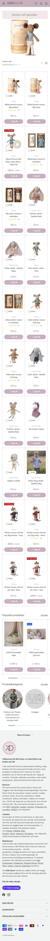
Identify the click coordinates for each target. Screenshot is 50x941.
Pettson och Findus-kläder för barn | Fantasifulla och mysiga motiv (12, 716)
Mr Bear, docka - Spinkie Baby (13, 430)
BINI (8, 807)
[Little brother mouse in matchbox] (13, 301)
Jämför (10, 96)
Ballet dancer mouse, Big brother (14, 106)
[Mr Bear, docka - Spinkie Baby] (13, 410)
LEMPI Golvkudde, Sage (13, 654)
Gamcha (30, 807)
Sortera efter (7, 61)
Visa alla (44, 615)
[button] (46, 3)
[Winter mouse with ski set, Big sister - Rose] (36, 514)
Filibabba (16, 831)
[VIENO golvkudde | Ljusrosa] (36, 634)
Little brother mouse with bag (36, 321)
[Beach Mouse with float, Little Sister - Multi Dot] (13, 140)
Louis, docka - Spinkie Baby (36, 376)
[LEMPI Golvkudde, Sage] (13, 634)
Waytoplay (28, 833)
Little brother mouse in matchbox (13, 321)
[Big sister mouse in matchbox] (13, 195)
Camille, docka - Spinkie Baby (36, 215)
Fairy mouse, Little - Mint (36, 269)
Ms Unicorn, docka (36, 429)
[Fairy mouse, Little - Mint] (36, 249)
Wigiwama (39, 807)
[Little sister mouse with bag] (13, 355)
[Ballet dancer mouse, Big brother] (13, 85)
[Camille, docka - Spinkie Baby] (36, 195)
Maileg (9, 831)
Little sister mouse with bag (14, 376)
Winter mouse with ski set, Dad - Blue (13, 588)
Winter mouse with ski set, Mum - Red (36, 588)
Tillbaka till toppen (24, 735)
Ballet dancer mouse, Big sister (36, 106)
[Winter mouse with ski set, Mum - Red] (36, 568)
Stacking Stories (30, 863)
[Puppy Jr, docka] (13, 462)
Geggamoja (18, 863)
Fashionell (15, 807)
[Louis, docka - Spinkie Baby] (36, 355)
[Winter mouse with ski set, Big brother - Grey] (13, 514)
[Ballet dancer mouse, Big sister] (36, 85)
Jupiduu (23, 807)
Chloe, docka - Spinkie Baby (14, 269)
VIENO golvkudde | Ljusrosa (36, 654)
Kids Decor (10, 935)
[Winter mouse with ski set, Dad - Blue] (13, 568)
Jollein (12, 833)
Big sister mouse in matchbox (14, 215)
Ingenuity (19, 833)
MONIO (14, 809)
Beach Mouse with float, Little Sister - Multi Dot (14, 162)
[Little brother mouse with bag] (36, 301)
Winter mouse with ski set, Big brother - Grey (13, 534)
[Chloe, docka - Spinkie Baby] (13, 249)
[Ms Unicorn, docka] (36, 410)
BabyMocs (26, 866)
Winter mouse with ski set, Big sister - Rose (36, 534)
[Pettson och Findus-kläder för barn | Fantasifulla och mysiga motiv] (12, 699)
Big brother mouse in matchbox (36, 160)
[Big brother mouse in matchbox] (36, 140)
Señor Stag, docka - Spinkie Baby (36, 482)
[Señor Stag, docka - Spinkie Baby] (36, 462)
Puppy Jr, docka (13, 481)
